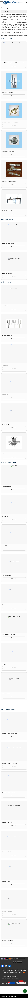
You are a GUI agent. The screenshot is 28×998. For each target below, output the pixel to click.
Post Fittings (5, 546)
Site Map (19, 972)
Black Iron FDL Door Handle (9, 852)
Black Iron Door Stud (7, 822)
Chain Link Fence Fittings (8, 463)
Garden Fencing (6, 282)
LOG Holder (5, 365)
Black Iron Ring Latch (7, 940)
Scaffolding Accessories (9, 181)
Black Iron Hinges (7, 881)
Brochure (18, 969)
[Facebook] (2, 965)
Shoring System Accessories (10, 211)
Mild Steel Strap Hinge (8, 243)
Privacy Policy (18, 970)
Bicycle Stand (5, 394)
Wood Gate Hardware (7, 219)
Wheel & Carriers (6, 605)
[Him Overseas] (13, 3)
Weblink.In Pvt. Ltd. (17, 978)
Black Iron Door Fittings (8, 709)
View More (13, 66)
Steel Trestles (5, 306)
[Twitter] (6, 965)
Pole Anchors (5, 454)
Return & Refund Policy (7, 970)
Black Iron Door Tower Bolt (9, 733)
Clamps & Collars (6, 575)
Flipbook (24, 969)
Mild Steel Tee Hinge (7, 273)
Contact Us (13, 972)
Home (3, 11)
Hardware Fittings (7, 486)
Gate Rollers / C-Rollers (8, 634)
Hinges (4, 664)
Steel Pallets (5, 424)
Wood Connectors (7, 335)
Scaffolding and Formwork (9, 39)
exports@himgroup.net (21, 35)
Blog (7, 969)
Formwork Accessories (8, 151)
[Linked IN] (9, 965)
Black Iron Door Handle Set (9, 763)
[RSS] (24, 972)
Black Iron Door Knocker (8, 792)
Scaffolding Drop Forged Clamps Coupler (13, 63)
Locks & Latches (6, 693)
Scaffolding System (7, 92)
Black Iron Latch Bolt (7, 911)
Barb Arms (5, 516)
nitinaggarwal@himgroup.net (8, 35)
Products (12, 969)
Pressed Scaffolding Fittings (10, 122)
